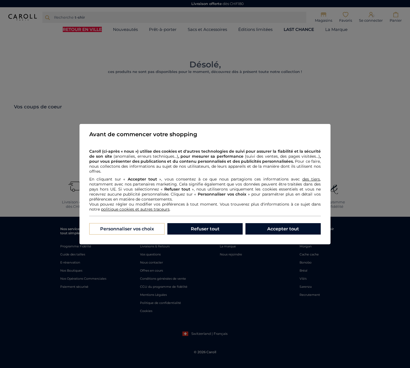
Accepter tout (283, 228)
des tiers (311, 179)
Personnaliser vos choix (127, 228)
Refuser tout (205, 228)
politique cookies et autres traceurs (135, 209)
